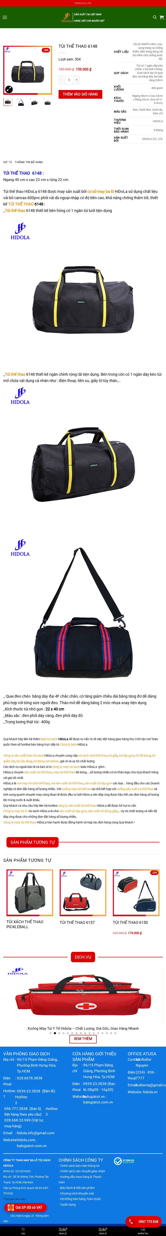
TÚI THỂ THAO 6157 (77, 922)
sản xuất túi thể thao (38, 772)
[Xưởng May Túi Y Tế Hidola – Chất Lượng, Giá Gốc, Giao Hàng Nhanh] (83, 996)
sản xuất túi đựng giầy (103, 811)
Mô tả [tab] (7, 162)
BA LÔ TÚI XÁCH (40, 1160)
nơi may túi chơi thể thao (33, 783)
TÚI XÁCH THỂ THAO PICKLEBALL (24, 924)
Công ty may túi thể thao (19, 822)
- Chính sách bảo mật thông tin (79, 1165)
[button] (4, 17)
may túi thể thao (64, 772)
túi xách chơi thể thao (92, 755)
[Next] (45, 70)
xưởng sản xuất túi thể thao (135, 789)
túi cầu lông (24, 761)
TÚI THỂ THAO (16, 173)
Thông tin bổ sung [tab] (29, 162)
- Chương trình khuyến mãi (76, 1193)
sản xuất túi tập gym (98, 783)
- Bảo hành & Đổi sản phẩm (77, 1188)
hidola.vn (150, 1092)
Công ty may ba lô (15, 811)
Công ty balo (68, 744)
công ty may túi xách (66, 767)
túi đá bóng (143, 755)
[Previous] (10, 70)
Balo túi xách (49, 739)
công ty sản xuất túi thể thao (77, 806)
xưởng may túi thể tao (76, 789)
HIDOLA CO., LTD (83, 3)
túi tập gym (126, 755)
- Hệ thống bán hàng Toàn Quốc (80, 1199)
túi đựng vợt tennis (45, 761)
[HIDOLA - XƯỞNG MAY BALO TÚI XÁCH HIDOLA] (83, 17)
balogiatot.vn (94, 1096)
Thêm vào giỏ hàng (80, 94)
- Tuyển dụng (67, 1204)
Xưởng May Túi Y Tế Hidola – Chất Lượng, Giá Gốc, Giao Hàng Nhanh (83, 1028)
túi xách (38, 755)
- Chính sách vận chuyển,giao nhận (82, 1171)
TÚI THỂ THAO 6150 (130, 922)
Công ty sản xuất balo (17, 755)
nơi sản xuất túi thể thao (67, 783)
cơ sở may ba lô (100, 191)
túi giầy (113, 755)
